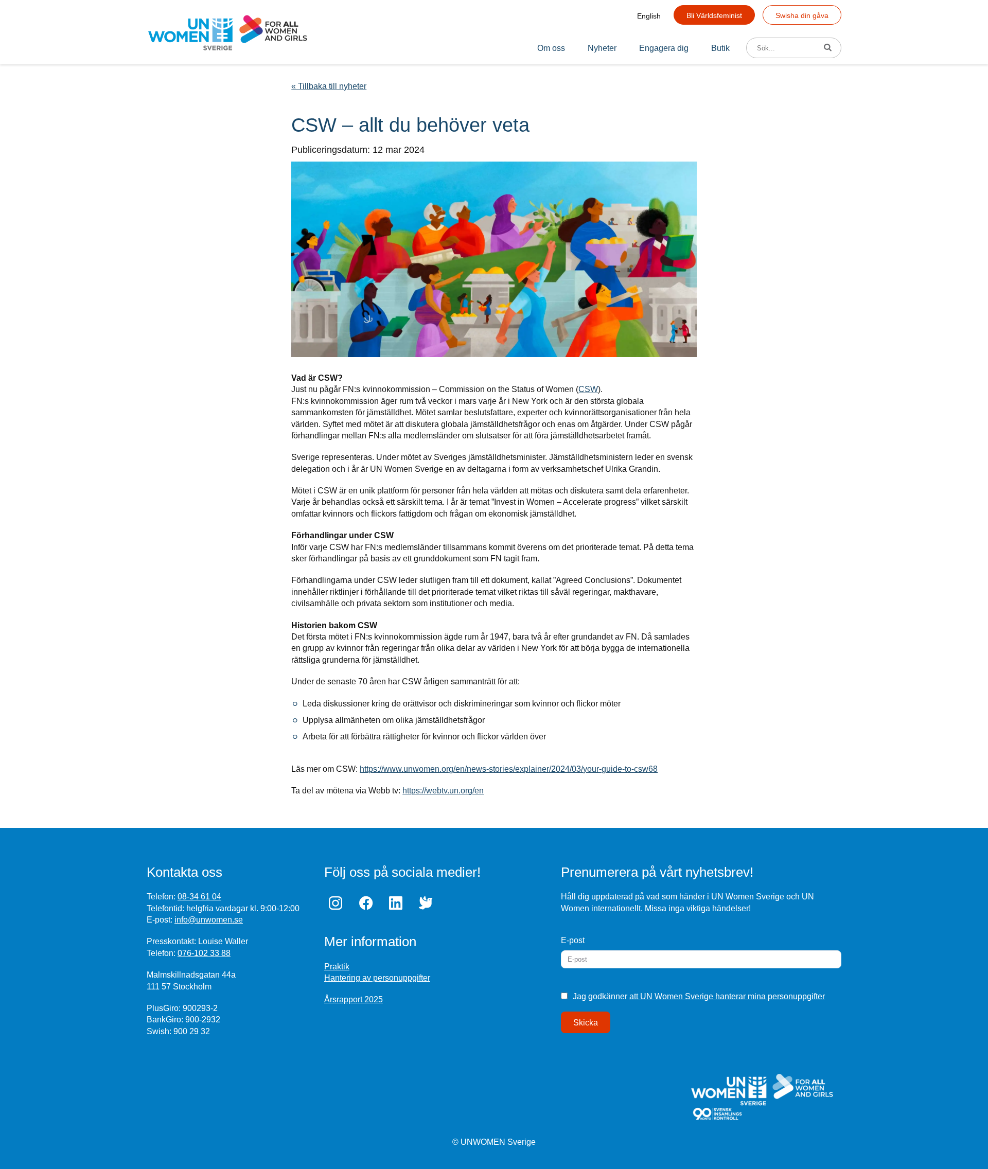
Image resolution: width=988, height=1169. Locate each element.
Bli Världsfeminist (714, 15)
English (649, 16)
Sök (831, 48)
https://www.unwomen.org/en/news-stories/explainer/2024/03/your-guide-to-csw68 (509, 769)
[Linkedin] (398, 903)
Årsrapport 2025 (353, 999)
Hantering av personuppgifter (377, 977)
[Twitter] (428, 903)
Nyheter (602, 48)
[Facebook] (368, 903)
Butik (720, 48)
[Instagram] (338, 903)
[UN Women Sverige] (228, 32)
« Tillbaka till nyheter (328, 86)
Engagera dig (664, 48)
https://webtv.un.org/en (443, 790)
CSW (588, 389)
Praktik (336, 966)
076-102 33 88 (204, 953)
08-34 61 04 (199, 896)
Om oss (551, 48)
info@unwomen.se (208, 919)
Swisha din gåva (801, 15)
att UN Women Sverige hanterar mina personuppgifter (727, 996)
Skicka (585, 1022)
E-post (573, 940)
